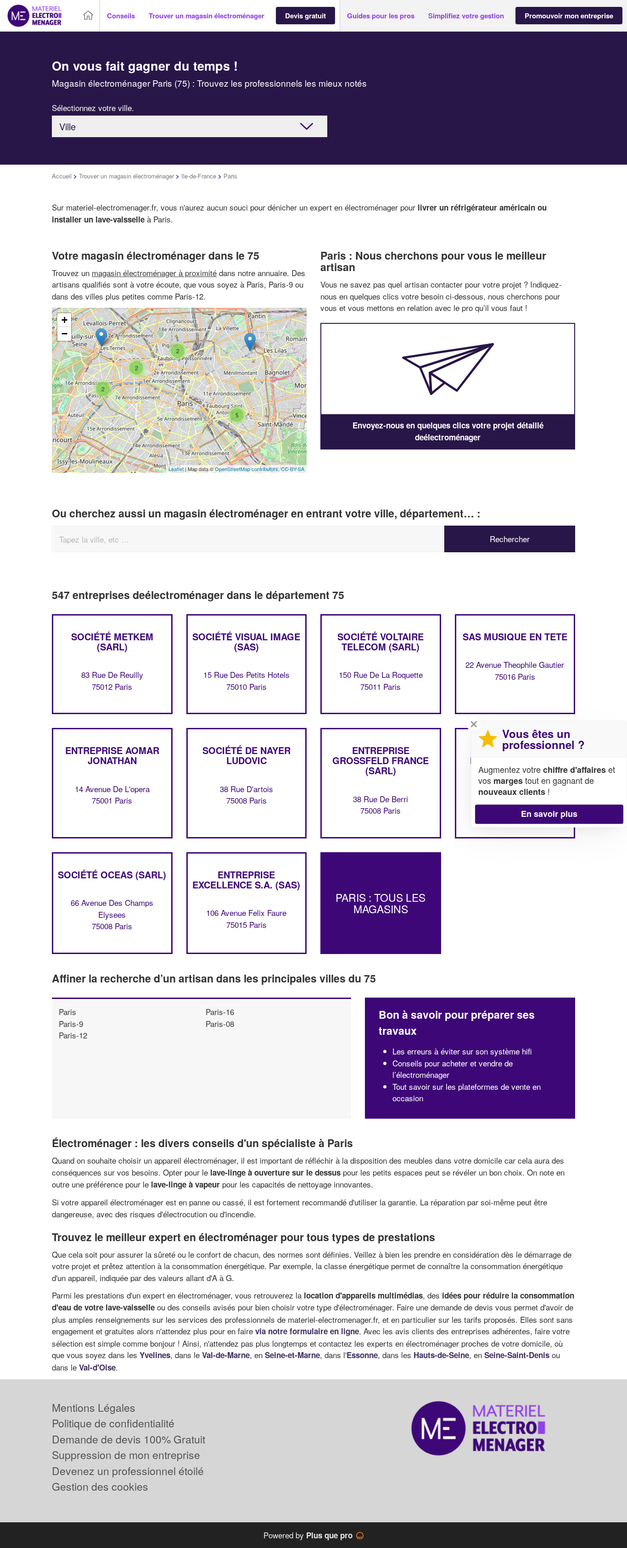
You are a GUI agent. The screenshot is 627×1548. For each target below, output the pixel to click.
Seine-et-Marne (292, 1354)
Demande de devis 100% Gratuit (128, 1439)
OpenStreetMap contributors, (248, 468)
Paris (67, 1011)
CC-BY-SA (292, 468)
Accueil (62, 176)
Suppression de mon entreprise (126, 1454)
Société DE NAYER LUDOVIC (246, 755)
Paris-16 (220, 1011)
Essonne (362, 1354)
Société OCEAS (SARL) (112, 874)
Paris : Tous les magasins (380, 903)
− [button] (64, 333)
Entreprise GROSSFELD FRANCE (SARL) (380, 760)
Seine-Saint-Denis (516, 1354)
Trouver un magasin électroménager (126, 176)
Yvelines (155, 1354)
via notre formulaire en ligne (307, 1331)
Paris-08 (220, 1023)
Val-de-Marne (226, 1354)
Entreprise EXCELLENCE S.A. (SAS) (246, 879)
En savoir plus (549, 814)
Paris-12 (73, 1035)
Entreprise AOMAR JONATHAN (112, 755)
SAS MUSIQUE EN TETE (515, 636)
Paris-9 (71, 1023)
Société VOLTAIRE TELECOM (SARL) (380, 641)
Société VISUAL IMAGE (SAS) (246, 641)
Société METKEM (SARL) (112, 641)
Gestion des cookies (100, 1486)
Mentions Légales (93, 1407)
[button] (121, 15)
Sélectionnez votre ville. (93, 107)
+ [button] (64, 320)
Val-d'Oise (97, 1367)
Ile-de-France (198, 176)
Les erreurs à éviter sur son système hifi (462, 1051)
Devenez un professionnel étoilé (128, 1470)
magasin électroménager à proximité (154, 272)
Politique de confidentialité (113, 1423)
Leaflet (176, 468)
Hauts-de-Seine (441, 1354)
